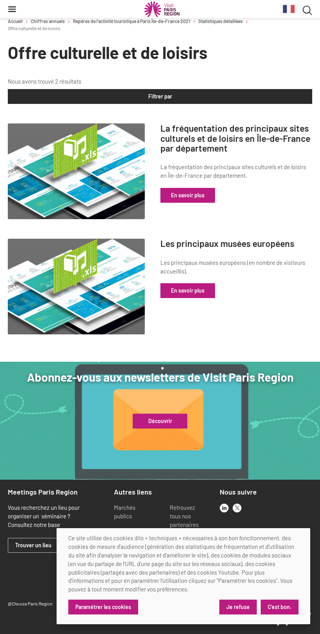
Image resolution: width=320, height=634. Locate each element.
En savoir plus (187, 195)
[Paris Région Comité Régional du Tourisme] (162, 9)
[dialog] (183, 576)
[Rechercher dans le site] (307, 9)
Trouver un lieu (33, 545)
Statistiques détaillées (220, 21)
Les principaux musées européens (227, 243)
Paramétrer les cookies (103, 607)
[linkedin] (224, 508)
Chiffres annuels (48, 21)
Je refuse (238, 607)
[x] (237, 508)
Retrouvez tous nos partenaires (184, 516)
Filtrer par (160, 96)
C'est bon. (280, 607)
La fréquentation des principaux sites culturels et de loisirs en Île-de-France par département (235, 138)
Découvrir (160, 421)
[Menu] (12, 9)
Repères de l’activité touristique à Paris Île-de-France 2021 (131, 21)
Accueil (15, 21)
